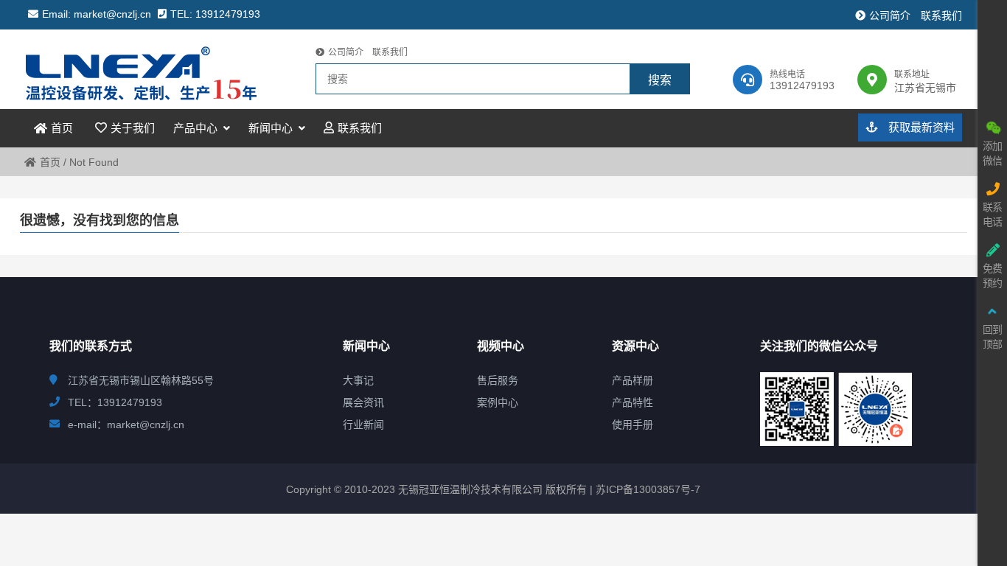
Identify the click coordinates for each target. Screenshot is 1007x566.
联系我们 (941, 15)
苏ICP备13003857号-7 (646, 489)
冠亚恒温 (155, 69)
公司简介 (889, 15)
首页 (50, 162)
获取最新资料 (920, 127)
